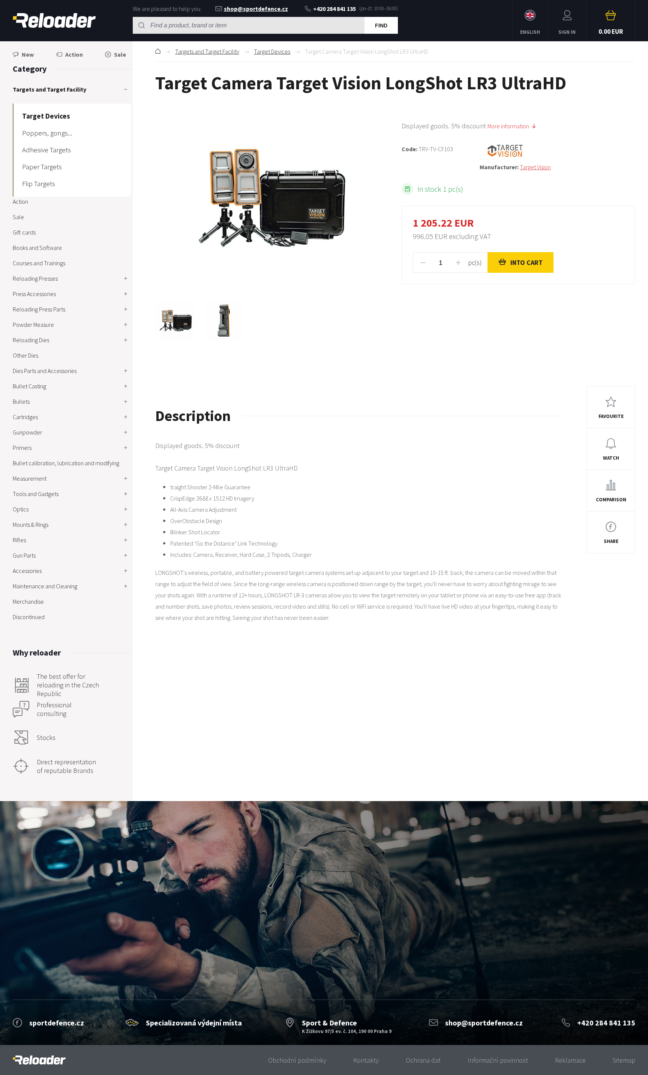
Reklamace (570, 1060)
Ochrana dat (423, 1060)
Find (381, 26)
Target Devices (272, 51)
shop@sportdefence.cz (256, 8)
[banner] (39, 1060)
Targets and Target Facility (207, 51)
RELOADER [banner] (54, 20)
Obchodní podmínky (297, 1060)
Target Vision (535, 167)
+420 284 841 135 (334, 8)
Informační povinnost (498, 1060)
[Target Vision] (557, 150)
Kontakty (366, 1060)
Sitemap (624, 1060)
